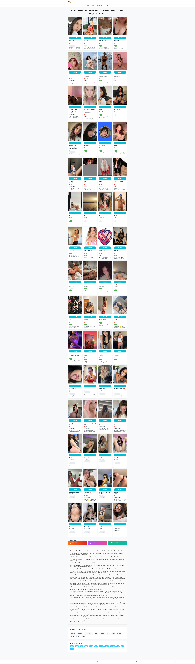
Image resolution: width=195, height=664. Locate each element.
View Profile (75, 37)
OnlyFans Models (114, 2)
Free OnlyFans (123, 2)
